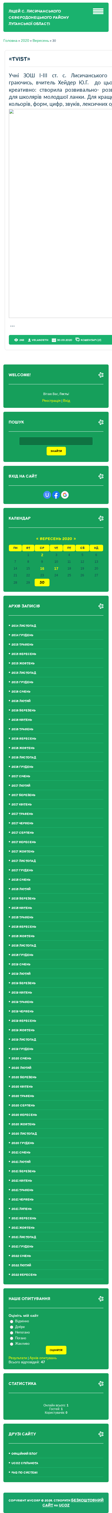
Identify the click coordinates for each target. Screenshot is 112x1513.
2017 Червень (22, 823)
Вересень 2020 (56, 538)
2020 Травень (22, 1096)
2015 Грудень (22, 682)
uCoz (64, 1505)
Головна (10, 40)
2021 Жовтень (23, 1228)
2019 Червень (22, 1011)
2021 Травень (22, 1190)
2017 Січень (20, 776)
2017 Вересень (23, 842)
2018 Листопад (23, 946)
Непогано (22, 1332)
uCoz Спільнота (24, 1463)
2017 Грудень (22, 870)
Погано (20, 1338)
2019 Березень (23, 983)
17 (56, 568)
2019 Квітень (21, 993)
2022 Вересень (24, 1275)
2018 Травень (22, 917)
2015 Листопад (23, 673)
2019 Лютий (20, 974)
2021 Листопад (23, 1237)
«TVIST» (19, 59)
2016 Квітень (21, 720)
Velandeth (40, 340)
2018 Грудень (22, 955)
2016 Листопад (23, 758)
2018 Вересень (23, 927)
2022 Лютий (21, 1265)
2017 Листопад (23, 861)
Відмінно (22, 1321)
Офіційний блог (24, 1454)
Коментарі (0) (91, 339)
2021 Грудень (22, 1247)
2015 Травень (22, 645)
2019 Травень (22, 1002)
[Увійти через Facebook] (56, 495)
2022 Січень (21, 1256)
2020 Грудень (22, 1143)
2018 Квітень (21, 908)
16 (42, 568)
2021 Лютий (20, 1162)
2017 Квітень (21, 805)
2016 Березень (23, 710)
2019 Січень (20, 964)
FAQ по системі (24, 1473)
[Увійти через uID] (47, 495)
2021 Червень (22, 1200)
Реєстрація (51, 400)
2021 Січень (20, 1153)
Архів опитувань (43, 1358)
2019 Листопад (23, 1040)
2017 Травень (22, 814)
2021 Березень (23, 1171)
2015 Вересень (23, 654)
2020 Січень (21, 1058)
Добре (20, 1327)
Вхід (66, 400)
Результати (18, 1358)
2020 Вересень (24, 1115)
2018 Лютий (20, 889)
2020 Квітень (22, 1087)
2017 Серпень (22, 833)
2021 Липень (21, 1209)
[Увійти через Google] (65, 495)
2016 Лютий (20, 701)
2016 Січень (20, 692)
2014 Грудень (22, 635)
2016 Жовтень (23, 748)
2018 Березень (23, 899)
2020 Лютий (21, 1068)
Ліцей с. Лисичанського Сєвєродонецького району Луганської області (39, 17)
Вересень (41, 40)
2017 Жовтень (22, 852)
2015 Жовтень (23, 663)
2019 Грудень (22, 1049)
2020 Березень (23, 1077)
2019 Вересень (23, 1021)
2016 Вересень (23, 739)
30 (42, 582)
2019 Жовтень (23, 1030)
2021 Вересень (23, 1218)
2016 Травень (22, 729)
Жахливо (22, 1344)
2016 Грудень (22, 767)
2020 (25, 40)
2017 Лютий (20, 786)
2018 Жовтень (23, 936)
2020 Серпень (23, 1106)
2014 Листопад (23, 626)
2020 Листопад (24, 1134)
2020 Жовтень (23, 1124)
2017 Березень (23, 795)
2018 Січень (20, 880)
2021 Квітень (21, 1181)
